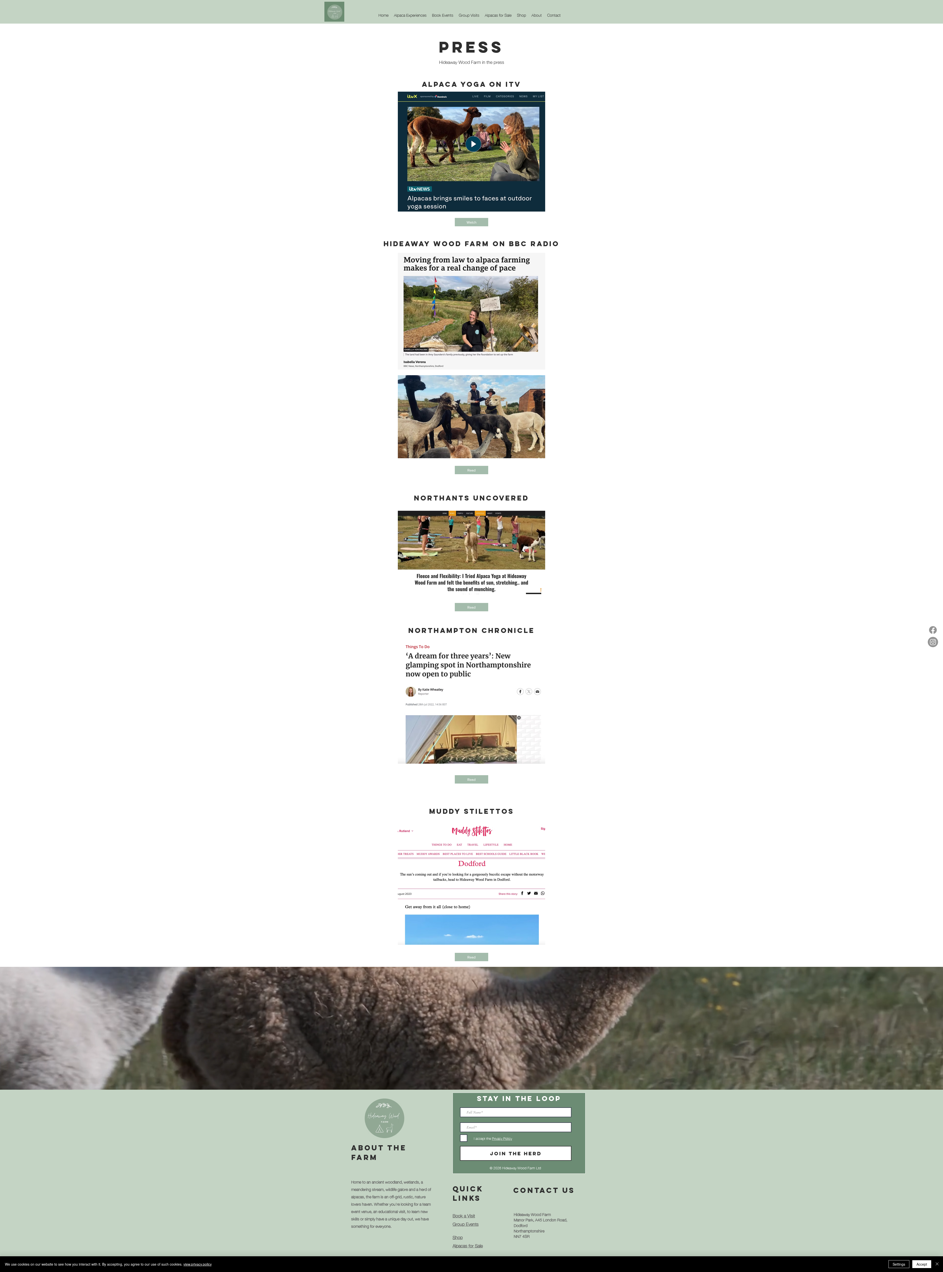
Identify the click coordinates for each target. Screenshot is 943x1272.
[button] (536, 12)
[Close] (937, 1264)
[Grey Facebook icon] (933, 630)
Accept (921, 1264)
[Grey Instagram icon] (933, 642)
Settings (899, 1264)
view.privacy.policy (197, 1264)
